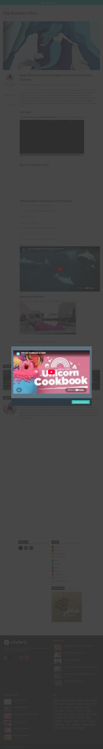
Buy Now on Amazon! (80, 402)
